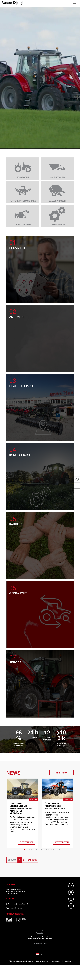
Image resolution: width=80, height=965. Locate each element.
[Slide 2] (26, 849)
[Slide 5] (34, 849)
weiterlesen (26, 842)
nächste (32, 859)
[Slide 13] (53, 849)
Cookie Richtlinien (42, 961)
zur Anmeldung (40, 943)
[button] (40, 954)
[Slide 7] (39, 849)
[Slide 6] (36, 849)
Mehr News (62, 772)
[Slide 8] (41, 849)
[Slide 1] (24, 849)
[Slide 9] (43, 849)
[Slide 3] (29, 849)
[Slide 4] (31, 849)
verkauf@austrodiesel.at (24, 904)
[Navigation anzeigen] (75, 3)
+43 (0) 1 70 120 (16, 908)
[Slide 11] (48, 849)
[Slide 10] (46, 849)
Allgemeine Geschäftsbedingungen (21, 961)
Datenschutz (66, 961)
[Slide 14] (56, 849)
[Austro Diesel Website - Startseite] (12, 3)
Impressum (56, 961)
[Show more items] (77, 485)
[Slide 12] (51, 849)
